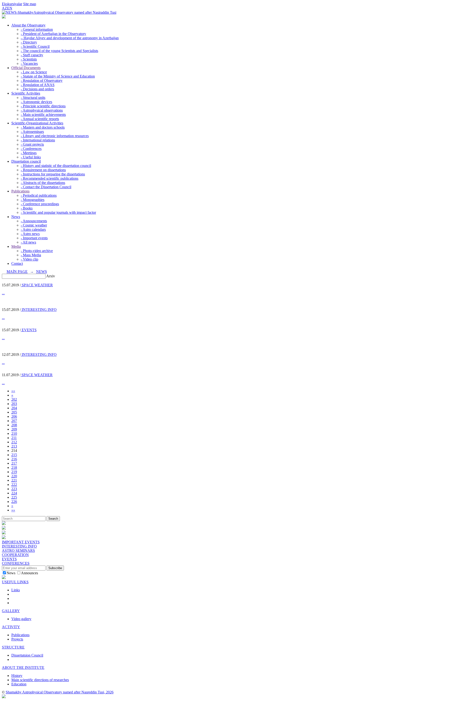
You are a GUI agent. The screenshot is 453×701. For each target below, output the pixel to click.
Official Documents (26, 68)
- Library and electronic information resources (55, 136)
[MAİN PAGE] (4, 17)
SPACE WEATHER (37, 285)
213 (14, 446)
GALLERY (11, 611)
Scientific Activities (25, 93)
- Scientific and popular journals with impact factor (58, 212)
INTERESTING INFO (39, 310)
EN (9, 8)
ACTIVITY (11, 627)
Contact (17, 263)
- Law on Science (34, 72)
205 (14, 412)
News (15, 217)
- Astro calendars (33, 229)
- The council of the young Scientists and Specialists (59, 51)
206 (14, 416)
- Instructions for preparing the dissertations (53, 174)
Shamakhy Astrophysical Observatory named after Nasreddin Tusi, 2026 (59, 692)
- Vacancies (29, 63)
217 (14, 463)
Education (18, 684)
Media (16, 246)
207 (14, 421)
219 (14, 472)
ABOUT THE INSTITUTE (23, 668)
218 (14, 468)
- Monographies (32, 200)
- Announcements (34, 221)
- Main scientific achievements (43, 115)
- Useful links (31, 157)
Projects (17, 639)
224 (14, 493)
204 (14, 408)
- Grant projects (32, 144)
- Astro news (30, 234)
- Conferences (31, 149)
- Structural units (33, 98)
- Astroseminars (32, 132)
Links (15, 590)
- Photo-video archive (37, 251)
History (16, 676)
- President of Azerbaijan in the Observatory (53, 34)
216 (14, 459)
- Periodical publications (39, 195)
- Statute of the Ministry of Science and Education (58, 76)
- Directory (29, 42)
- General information (37, 29)
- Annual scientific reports (40, 119)
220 (14, 476)
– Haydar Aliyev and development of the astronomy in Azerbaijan (70, 38)
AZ (4, 8)
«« (13, 391)
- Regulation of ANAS (38, 85)
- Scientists (29, 59)
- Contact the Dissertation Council (46, 187)
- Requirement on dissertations (43, 170)
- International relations (38, 140)
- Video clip (29, 259)
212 (14, 442)
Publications (20, 191)
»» (13, 510)
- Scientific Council (35, 46)
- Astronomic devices (36, 102)
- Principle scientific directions (43, 106)
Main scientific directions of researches (40, 680)
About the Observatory (28, 25)
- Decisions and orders (37, 89)
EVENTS (29, 330)
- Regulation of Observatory (42, 80)
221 (14, 480)
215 (14, 455)
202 (14, 399)
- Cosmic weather (34, 225)
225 (14, 497)
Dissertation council (26, 161)
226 (14, 502)
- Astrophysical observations (42, 110)
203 (14, 404)
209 (14, 429)
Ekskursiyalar (12, 4)
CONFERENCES (15, 563)
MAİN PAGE (17, 272)
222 (14, 485)
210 (14, 433)
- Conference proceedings (40, 204)
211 (14, 438)
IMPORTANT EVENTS (21, 542)
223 (14, 489)
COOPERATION (15, 555)
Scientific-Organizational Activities (37, 123)
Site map (29, 4)
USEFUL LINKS (15, 582)
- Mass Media (31, 255)
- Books (27, 208)
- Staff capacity (32, 55)
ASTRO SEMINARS (18, 551)
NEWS (41, 272)
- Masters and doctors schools (43, 127)
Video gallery (21, 619)
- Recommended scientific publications (49, 178)
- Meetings (29, 153)
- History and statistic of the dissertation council (56, 166)
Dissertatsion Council (27, 655)
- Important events (34, 238)
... (3, 293)
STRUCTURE (13, 647)
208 (14, 425)
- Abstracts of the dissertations (43, 183)
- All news (28, 242)
